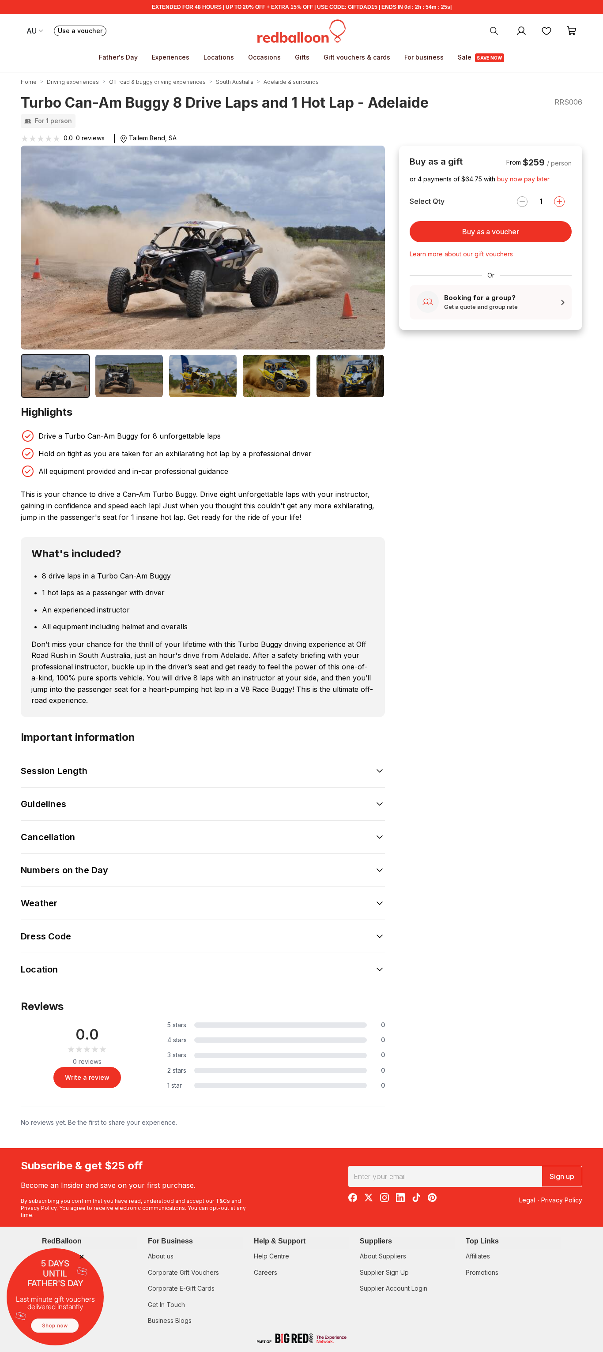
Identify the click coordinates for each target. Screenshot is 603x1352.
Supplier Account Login (393, 1288)
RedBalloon (62, 1241)
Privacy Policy (39, 1208)
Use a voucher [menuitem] (82, 31)
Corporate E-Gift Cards (181, 1288)
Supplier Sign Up (384, 1272)
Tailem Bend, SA (153, 138)
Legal (527, 1200)
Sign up (562, 1176)
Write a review (87, 1077)
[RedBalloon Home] (301, 30)
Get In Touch (166, 1304)
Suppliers (376, 1241)
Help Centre (271, 1256)
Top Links (482, 1241)
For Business (170, 1241)
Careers (265, 1272)
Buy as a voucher (490, 231)
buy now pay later (523, 179)
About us (160, 1256)
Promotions (482, 1272)
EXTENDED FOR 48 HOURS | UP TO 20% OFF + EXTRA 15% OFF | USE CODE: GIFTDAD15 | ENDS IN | (302, 7)
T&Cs (222, 1201)
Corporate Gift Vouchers (183, 1272)
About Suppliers (383, 1256)
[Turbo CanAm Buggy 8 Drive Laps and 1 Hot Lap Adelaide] (55, 376)
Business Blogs (170, 1320)
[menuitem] (494, 30)
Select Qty (427, 201)
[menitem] (546, 30)
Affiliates (478, 1256)
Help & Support (279, 1241)
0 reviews (90, 138)
